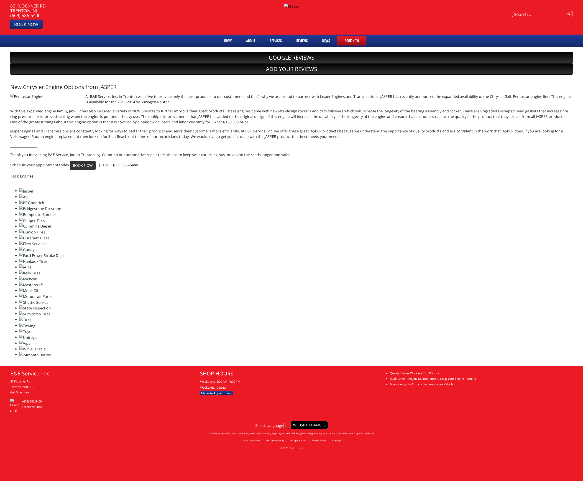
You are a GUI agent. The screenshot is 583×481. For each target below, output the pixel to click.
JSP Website (344, 433)
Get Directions (19, 392)
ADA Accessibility (275, 440)
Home (228, 41)
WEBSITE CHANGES (309, 425)
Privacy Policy (319, 440)
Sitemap (336, 440)
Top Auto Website (364, 433)
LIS (301, 447)
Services (276, 41)
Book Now (26, 24)
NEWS (326, 41)
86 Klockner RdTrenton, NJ (28, 8)
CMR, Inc (330, 433)
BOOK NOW (83, 165)
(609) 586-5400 (25, 15)
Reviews (302, 41)
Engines (26, 176)
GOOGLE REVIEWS (291, 57)
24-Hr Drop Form (251, 440)
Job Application (298, 440)
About (250, 41)
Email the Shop (32, 407)
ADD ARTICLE (287, 447)
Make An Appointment (216, 393)
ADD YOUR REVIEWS (291, 69)
